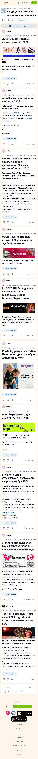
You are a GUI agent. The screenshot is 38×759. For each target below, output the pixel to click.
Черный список (19, 741)
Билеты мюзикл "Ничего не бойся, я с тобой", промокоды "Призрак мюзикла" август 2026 (19, 163)
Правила (19, 733)
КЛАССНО (15, 113)
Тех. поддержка (19, 737)
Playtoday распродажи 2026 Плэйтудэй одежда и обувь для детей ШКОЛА (19, 354)
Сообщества (11, 8)
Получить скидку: (8, 513)
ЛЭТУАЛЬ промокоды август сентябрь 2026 (15, 40)
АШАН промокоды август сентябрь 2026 (17, 100)
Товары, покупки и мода (25, 8)
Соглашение (19, 728)
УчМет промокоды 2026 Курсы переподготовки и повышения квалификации (18, 546)
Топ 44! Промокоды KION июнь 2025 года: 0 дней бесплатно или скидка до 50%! (17, 618)
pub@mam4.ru (19, 750)
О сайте (8, 707)
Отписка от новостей (19, 745)
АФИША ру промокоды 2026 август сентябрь (16, 416)
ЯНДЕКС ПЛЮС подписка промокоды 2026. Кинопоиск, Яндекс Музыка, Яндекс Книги (17, 293)
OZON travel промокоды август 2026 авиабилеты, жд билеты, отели (17, 240)
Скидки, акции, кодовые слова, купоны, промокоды (19, 35)
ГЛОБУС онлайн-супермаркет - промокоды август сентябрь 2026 (18, 478)
